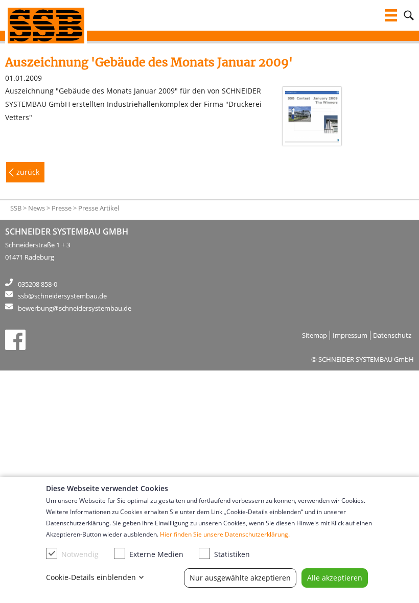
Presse (62, 208)
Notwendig (80, 554)
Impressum (350, 335)
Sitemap (314, 335)
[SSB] (46, 25)
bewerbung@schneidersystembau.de (74, 308)
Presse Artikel (98, 208)
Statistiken (232, 554)
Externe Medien (156, 554)
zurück (27, 172)
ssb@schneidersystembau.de (62, 295)
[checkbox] (51, 553)
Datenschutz (392, 335)
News (36, 208)
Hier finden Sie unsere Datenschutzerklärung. (225, 534)
